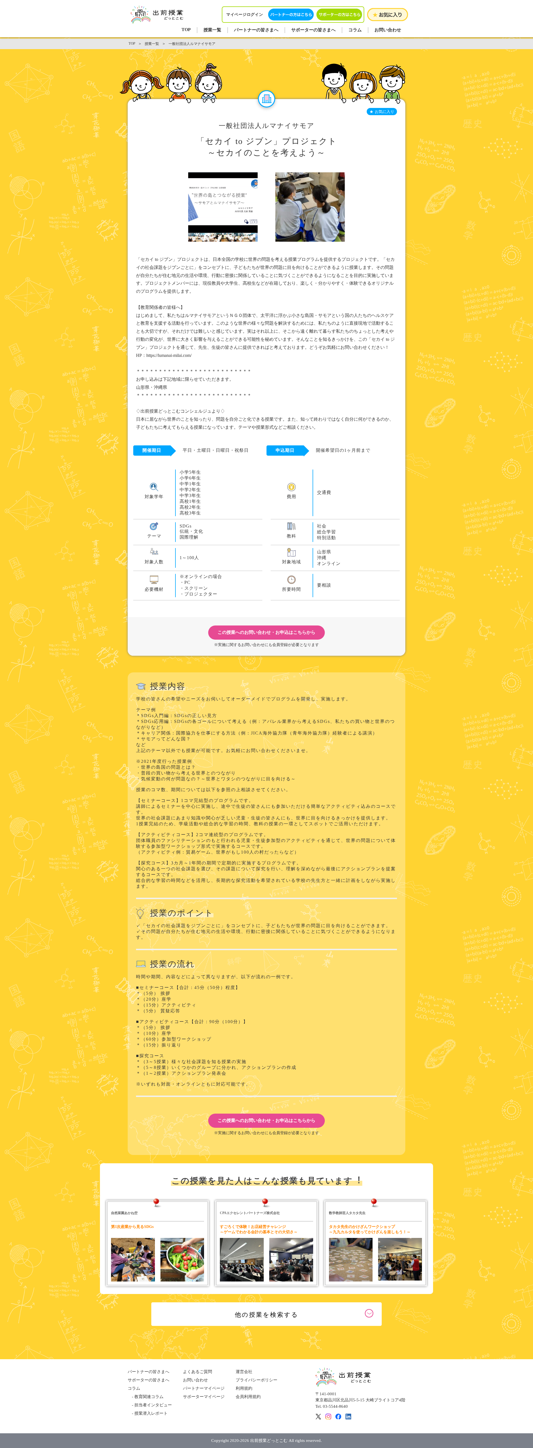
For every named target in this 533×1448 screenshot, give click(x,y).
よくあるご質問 (197, 1371)
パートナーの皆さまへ (256, 29)
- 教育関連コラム (146, 1396)
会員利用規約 (248, 1396)
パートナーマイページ (204, 1388)
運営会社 (244, 1371)
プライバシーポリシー (256, 1380)
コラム (355, 29)
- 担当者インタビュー (150, 1405)
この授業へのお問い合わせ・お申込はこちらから (266, 632)
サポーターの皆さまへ (313, 29)
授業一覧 (212, 29)
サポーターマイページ (204, 1396)
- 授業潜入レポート (148, 1413)
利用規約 (244, 1388)
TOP (186, 29)
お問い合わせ (387, 29)
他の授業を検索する (266, 1314)
